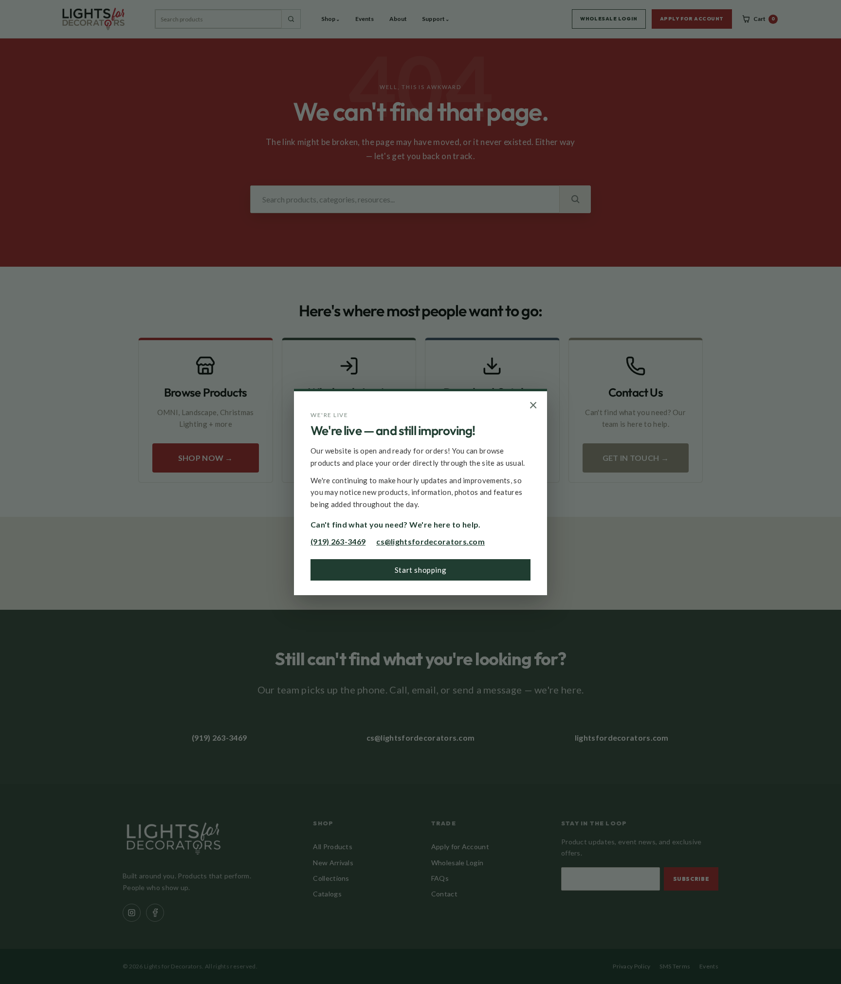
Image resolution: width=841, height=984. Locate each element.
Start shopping (420, 569)
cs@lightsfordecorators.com (430, 541)
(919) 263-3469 (338, 541)
